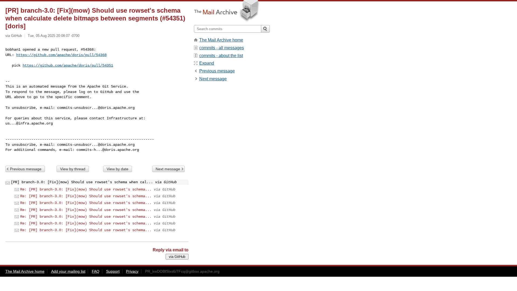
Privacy (132, 271)
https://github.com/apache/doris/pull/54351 (68, 65)
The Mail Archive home (221, 40)
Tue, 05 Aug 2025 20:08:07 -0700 (53, 36)
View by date (117, 169)
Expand (206, 63)
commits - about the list (221, 55)
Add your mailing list (68, 271)
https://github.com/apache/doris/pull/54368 (61, 55)
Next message (168, 169)
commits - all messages (221, 48)
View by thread (72, 169)
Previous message (25, 169)
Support (113, 271)
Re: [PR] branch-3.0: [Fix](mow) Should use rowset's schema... (86, 189)
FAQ (95, 271)
